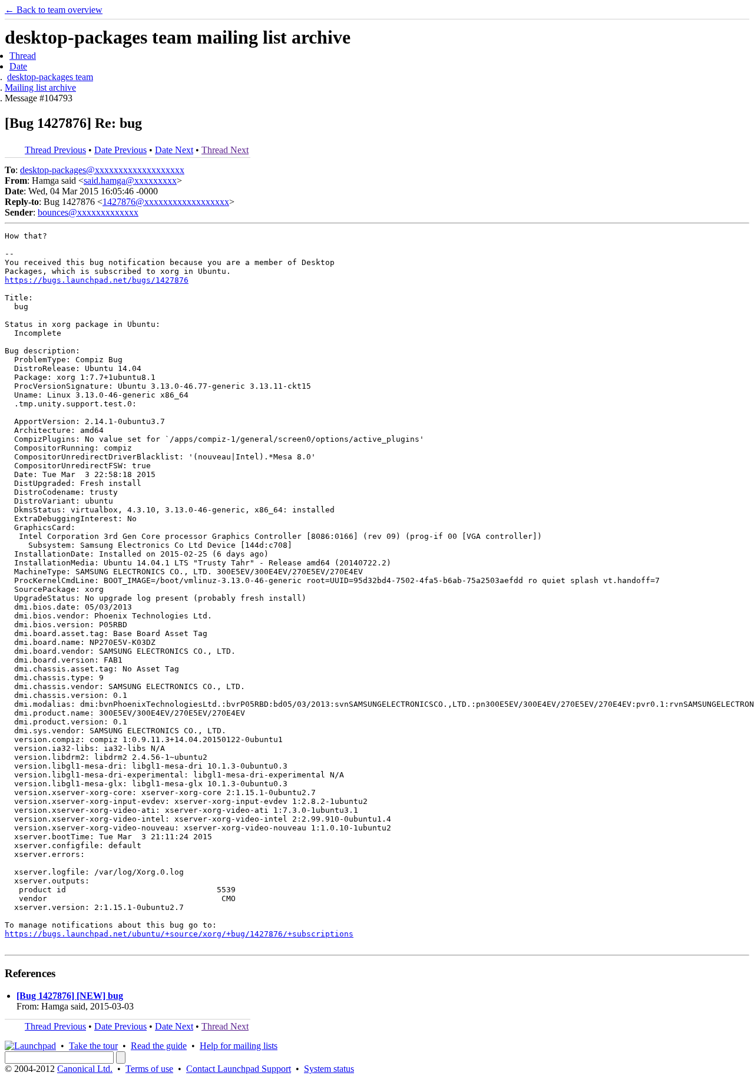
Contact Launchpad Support (238, 1069)
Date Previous (120, 150)
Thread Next (225, 150)
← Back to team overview (53, 10)
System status (329, 1069)
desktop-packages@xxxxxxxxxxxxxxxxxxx (102, 170)
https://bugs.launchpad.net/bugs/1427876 (96, 280)
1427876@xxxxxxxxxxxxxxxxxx (165, 202)
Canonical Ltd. (85, 1069)
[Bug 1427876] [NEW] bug (69, 996)
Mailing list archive (40, 87)
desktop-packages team (50, 77)
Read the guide (159, 1046)
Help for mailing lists (238, 1046)
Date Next (174, 150)
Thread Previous (55, 150)
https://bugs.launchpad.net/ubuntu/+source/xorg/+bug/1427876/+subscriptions (179, 933)
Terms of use (149, 1069)
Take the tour (93, 1046)
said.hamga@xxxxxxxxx (130, 181)
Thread (22, 56)
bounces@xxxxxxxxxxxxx (88, 212)
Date (18, 66)
